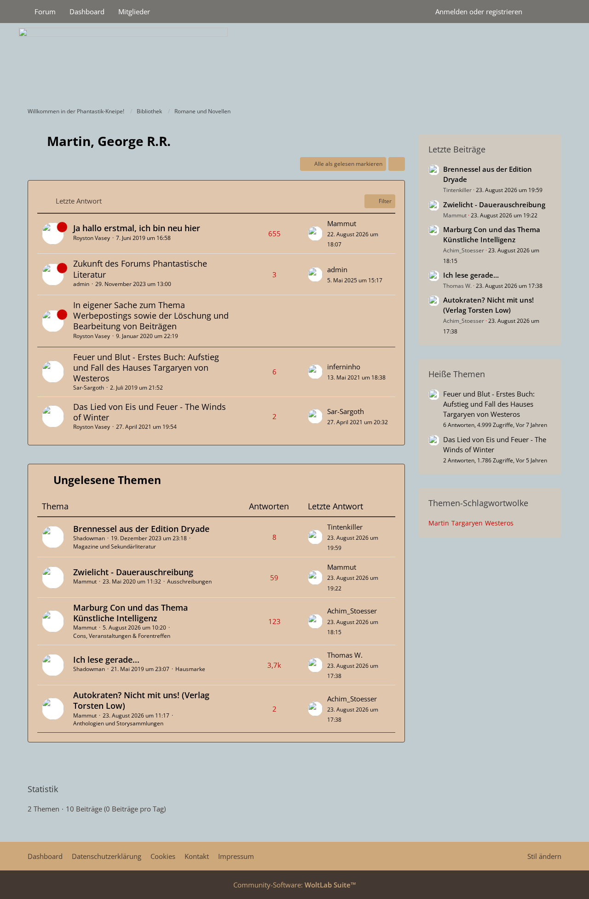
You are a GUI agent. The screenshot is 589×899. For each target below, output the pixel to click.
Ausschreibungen (189, 581)
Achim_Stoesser (352, 610)
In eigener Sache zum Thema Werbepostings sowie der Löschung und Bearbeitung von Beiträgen (151, 315)
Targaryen (467, 523)
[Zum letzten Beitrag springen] (315, 233)
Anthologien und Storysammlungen (118, 723)
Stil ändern (544, 856)
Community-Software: (294, 884)
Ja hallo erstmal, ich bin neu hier (136, 228)
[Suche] (545, 11)
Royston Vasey (91, 238)
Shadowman (89, 538)
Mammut (341, 223)
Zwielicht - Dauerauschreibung (133, 572)
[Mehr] (396, 164)
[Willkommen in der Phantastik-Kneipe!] (294, 62)
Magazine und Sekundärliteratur (114, 546)
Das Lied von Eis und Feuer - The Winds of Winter (149, 412)
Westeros (499, 523)
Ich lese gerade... (106, 659)
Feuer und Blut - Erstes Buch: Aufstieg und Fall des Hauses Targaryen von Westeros (146, 367)
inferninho (343, 366)
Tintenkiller (345, 526)
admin (81, 284)
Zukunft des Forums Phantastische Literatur (140, 269)
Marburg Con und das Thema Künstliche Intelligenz (130, 613)
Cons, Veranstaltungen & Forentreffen (121, 636)
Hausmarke (190, 669)
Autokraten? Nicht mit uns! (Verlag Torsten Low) (141, 700)
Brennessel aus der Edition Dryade (141, 528)
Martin (438, 523)
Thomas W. (345, 655)
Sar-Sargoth (88, 387)
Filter (385, 201)
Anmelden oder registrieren (478, 11)
